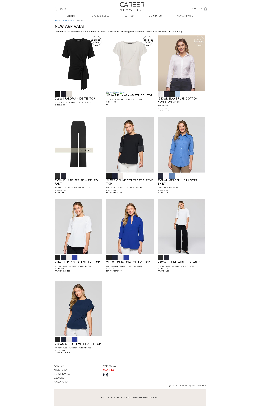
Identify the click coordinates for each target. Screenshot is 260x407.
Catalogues (109, 366)
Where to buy (60, 370)
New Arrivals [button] (185, 16)
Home (57, 20)
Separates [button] (155, 16)
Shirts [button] (71, 16)
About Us (59, 366)
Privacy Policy (61, 382)
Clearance (108, 370)
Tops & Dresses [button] (99, 16)
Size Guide (59, 378)
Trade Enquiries (62, 374)
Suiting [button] (129, 16)
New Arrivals (68, 20)
